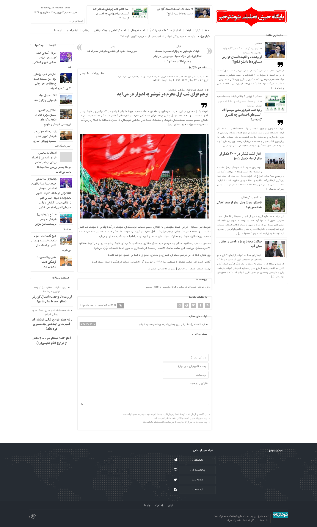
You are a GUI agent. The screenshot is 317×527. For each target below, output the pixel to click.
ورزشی (85, 30)
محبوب (64, 45)
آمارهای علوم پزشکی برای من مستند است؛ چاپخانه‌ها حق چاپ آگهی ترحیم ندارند (52, 81)
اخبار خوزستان (137, 30)
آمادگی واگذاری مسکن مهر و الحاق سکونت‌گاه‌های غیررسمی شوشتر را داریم (53, 117)
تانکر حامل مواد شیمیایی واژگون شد (45, 98)
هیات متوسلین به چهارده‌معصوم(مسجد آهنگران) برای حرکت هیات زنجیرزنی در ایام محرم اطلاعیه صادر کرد (177, 54)
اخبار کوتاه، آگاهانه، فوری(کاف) (165, 30)
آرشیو (199, 77)
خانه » (205, 77)
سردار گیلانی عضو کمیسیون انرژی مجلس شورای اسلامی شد (52, 60)
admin (156, 80)
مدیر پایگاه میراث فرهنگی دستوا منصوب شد (46, 262)
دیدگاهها (39, 45)
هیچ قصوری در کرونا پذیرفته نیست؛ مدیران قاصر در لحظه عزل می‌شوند (51, 243)
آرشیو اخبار (72, 30)
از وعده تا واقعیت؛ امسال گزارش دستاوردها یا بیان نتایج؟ (175, 11)
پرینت (96, 73)
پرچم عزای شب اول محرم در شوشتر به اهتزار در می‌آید (162, 94)
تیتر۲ (188, 30)
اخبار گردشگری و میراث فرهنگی (110, 30)
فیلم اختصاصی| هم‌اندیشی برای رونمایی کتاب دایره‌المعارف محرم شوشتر (172, 325)
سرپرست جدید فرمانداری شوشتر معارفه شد (112, 49)
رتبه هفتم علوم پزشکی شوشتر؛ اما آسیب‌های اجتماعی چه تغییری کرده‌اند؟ (241, 115)
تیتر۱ (197, 30)
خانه (207, 30)
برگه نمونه (159, 505)
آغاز (193, 36)
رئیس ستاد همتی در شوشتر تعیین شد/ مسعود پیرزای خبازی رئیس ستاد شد (52, 138)
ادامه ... (155, 18)
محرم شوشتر (204, 287)
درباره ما (58, 30)
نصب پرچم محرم (187, 287)
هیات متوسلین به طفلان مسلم (161, 287)
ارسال (83, 73)
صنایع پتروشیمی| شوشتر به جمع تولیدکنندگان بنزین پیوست (53, 221)
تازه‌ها (52, 45)
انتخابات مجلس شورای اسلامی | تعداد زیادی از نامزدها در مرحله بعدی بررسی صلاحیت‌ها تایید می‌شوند (51, 162)
